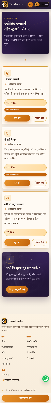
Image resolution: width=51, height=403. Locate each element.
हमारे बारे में (6, 364)
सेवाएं (3, 341)
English (45, 4)
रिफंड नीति (31, 352)
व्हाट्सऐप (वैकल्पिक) (12, 380)
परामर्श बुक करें (25, 398)
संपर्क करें (5, 375)
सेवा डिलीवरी (31, 358)
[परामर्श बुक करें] (30, 4)
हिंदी (37, 4)
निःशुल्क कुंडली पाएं (17, 289)
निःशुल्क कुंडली (7, 347)
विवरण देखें (39, 118)
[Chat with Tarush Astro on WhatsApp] (45, 378)
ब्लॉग (3, 352)
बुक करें (17, 118)
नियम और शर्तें (32, 347)
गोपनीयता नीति (32, 341)
